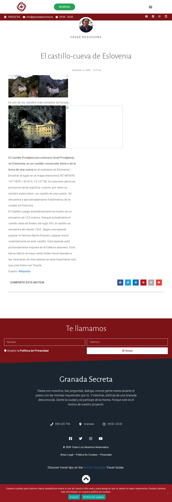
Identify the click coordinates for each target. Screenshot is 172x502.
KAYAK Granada (94, 467)
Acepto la (28, 350)
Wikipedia (24, 271)
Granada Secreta (86, 379)
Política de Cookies (86, 454)
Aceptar (74, 497)
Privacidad (106, 454)
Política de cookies (93, 497)
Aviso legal (66, 454)
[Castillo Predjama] (94, 147)
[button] (150, 7)
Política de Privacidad (34, 350)
